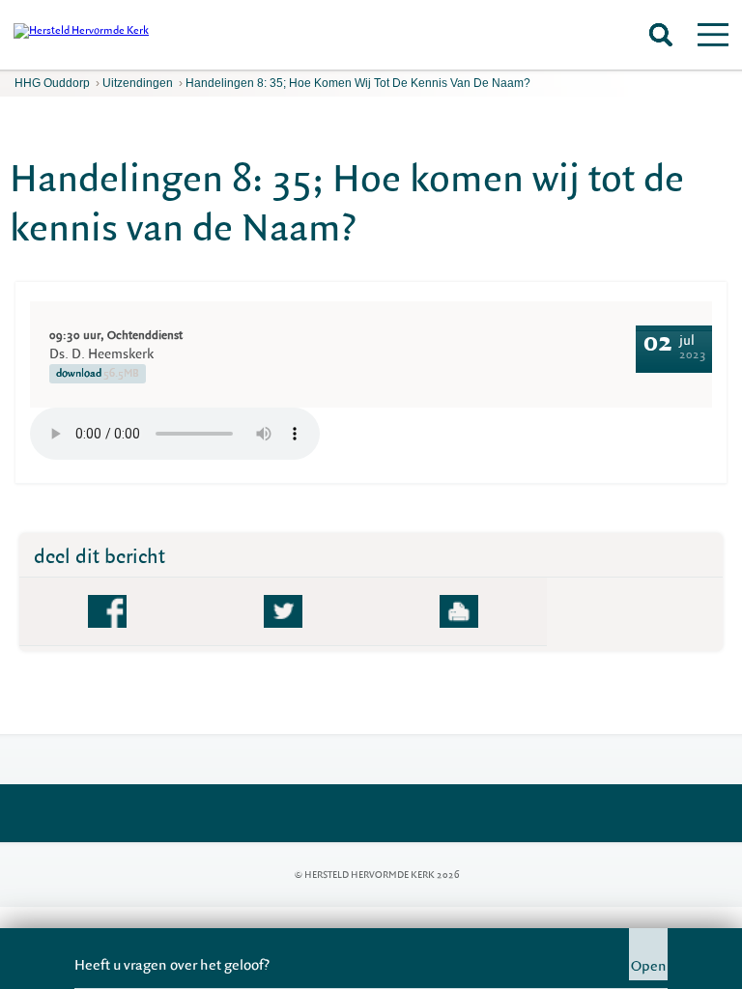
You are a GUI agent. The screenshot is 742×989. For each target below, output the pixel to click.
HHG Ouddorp (52, 83)
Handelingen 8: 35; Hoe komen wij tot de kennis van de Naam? (358, 83)
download (97, 373)
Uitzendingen (137, 83)
